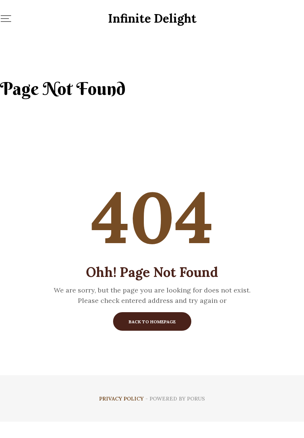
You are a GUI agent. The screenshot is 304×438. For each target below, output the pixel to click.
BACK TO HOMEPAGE (152, 321)
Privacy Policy (121, 398)
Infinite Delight (152, 18)
